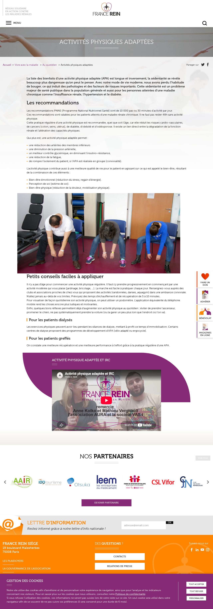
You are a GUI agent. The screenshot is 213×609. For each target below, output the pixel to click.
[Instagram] (207, 549)
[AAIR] (21, 482)
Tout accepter (196, 584)
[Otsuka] (78, 482)
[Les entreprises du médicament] (106, 482)
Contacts (119, 556)
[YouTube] (202, 549)
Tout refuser (196, 591)
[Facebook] (191, 549)
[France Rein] (106, 9)
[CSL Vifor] (163, 482)
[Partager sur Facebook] (207, 64)
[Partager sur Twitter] (202, 64)
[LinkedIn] (197, 549)
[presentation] (5, 482)
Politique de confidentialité (130, 594)
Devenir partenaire (106, 502)
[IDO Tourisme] (50, 482)
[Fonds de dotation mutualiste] (134, 482)
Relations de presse (119, 566)
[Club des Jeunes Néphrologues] (191, 482)
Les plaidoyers (13, 560)
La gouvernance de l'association (26, 568)
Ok (169, 522)
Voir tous (203, 458)
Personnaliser (196, 598)
